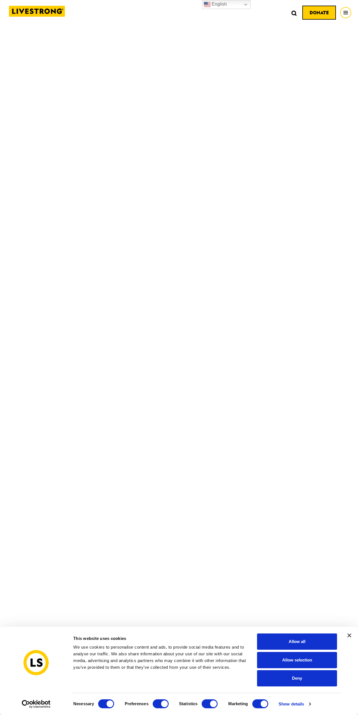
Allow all (297, 641)
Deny (297, 678)
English (219, 4)
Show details (291, 704)
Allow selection (297, 660)
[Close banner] (349, 635)
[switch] (161, 703)
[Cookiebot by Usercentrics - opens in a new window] (36, 704)
